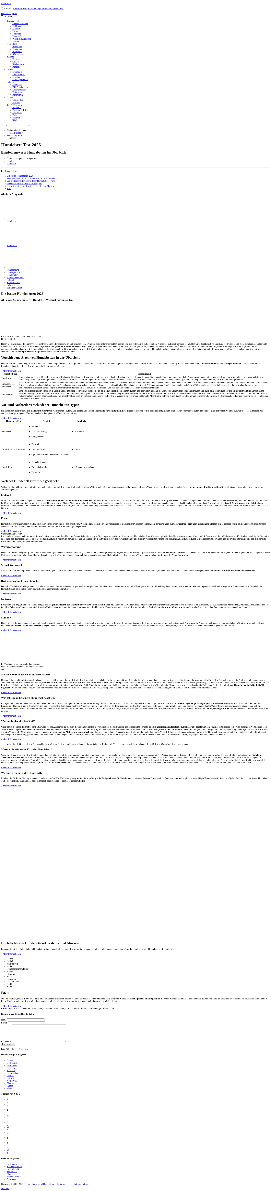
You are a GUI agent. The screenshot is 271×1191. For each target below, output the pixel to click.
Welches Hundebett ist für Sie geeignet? (24, 183)
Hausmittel (17, 51)
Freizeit (15, 115)
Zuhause (10, 82)
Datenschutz (48, 1184)
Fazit (9, 188)
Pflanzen (16, 102)
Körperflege (17, 54)
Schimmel (16, 34)
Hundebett (11, 161)
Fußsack (10, 280)
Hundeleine (12, 245)
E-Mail (4, 1023)
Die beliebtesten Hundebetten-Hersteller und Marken (30, 186)
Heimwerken (18, 92)
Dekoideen (17, 84)
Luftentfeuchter (13, 1169)
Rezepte (16, 67)
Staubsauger (12, 1179)
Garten (10, 97)
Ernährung (17, 49)
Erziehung (17, 72)
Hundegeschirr (13, 272)
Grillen (15, 62)
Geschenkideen (19, 89)
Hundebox (11, 163)
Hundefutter (12, 275)
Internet (10, 1075)
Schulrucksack (13, 282)
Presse (27, 1184)
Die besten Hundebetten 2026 (20, 176)
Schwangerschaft (20, 79)
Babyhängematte (14, 287)
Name (3, 1020)
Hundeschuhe (13, 270)
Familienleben (18, 74)
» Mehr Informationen (11, 371)
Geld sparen (17, 26)
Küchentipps (18, 64)
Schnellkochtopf (14, 1176)
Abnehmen (17, 46)
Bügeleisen (12, 1164)
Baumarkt (16, 107)
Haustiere (16, 77)
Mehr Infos (6, 3)
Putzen (15, 31)
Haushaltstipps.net (15, 133)
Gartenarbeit (17, 100)
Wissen (15, 41)
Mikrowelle (12, 1171)
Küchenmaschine (14, 1166)
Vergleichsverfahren (79, 1184)
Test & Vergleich (14, 105)
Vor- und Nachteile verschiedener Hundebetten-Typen (31, 181)
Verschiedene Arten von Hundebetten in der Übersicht (31, 178)
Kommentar (6, 1041)
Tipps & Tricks (13, 21)
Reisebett (11, 285)
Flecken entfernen (20, 23)
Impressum (37, 1184)
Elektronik (17, 112)
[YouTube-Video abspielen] (135, 862)
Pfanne (10, 1174)
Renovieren (17, 95)
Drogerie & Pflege (20, 110)
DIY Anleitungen (20, 87)
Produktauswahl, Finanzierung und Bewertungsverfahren (38, 8)
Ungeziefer (17, 36)
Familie (10, 69)
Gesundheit (12, 44)
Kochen (10, 56)
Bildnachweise (62, 1184)
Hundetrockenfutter (15, 277)
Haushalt (16, 28)
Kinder (15, 120)
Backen (15, 59)
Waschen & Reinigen (21, 39)
